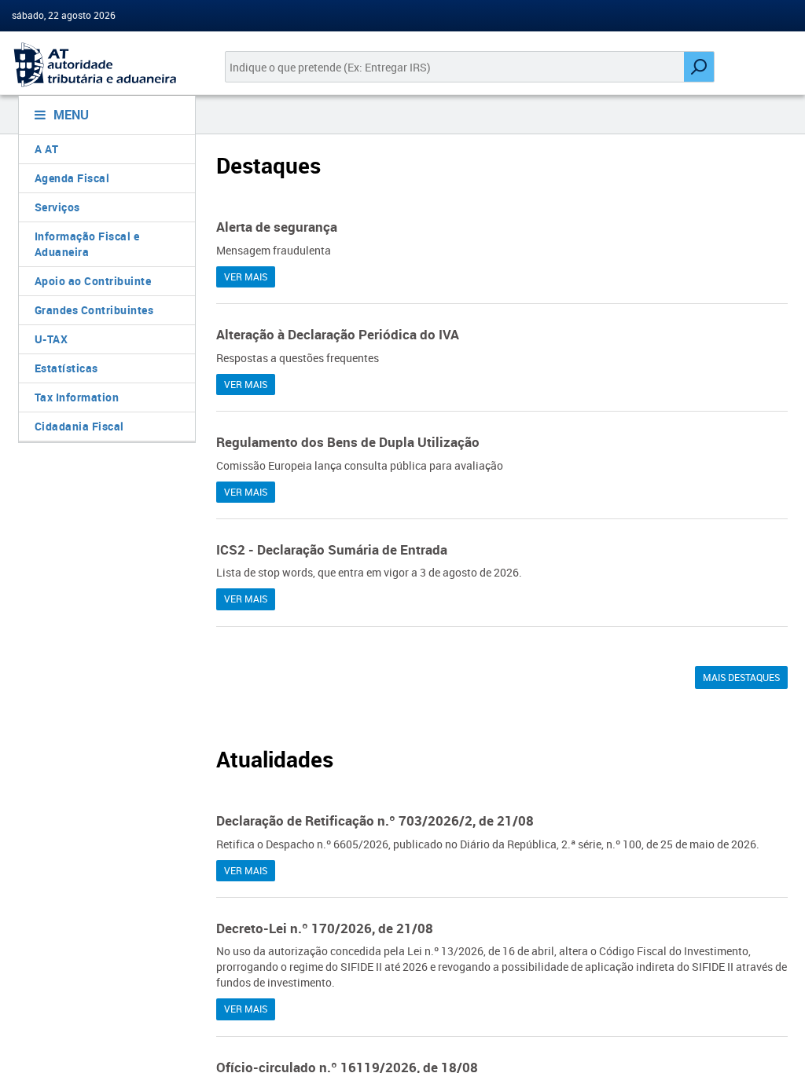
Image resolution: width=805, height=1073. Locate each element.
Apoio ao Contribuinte (93, 280)
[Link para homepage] (100, 64)
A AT (47, 148)
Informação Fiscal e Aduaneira (87, 244)
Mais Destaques (741, 677)
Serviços (57, 207)
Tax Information (77, 397)
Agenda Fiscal (72, 177)
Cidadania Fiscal (79, 426)
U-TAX (51, 338)
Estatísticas (66, 368)
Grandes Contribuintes (94, 309)
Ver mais (245, 276)
